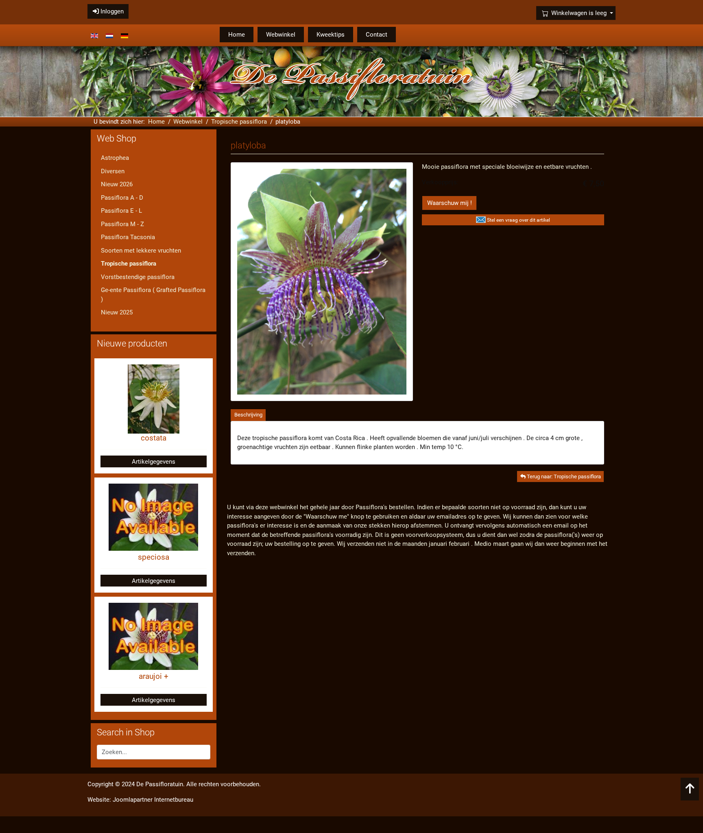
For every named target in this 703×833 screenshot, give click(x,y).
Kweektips (331, 34)
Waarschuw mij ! (449, 203)
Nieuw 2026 (117, 184)
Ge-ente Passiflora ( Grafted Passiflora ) (153, 294)
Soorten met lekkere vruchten (141, 250)
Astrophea (115, 157)
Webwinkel (280, 34)
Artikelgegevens (153, 461)
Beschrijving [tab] (248, 415)
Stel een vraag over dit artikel (518, 220)
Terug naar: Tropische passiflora (563, 476)
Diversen (112, 171)
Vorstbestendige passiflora (138, 277)
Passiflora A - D (122, 197)
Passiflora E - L (121, 210)
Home (236, 34)
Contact (376, 34)
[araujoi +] (153, 636)
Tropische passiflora (128, 263)
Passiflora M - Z (122, 224)
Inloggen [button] (111, 11)
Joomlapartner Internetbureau (153, 799)
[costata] (153, 398)
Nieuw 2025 (117, 312)
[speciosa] (153, 517)
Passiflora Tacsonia (128, 237)
